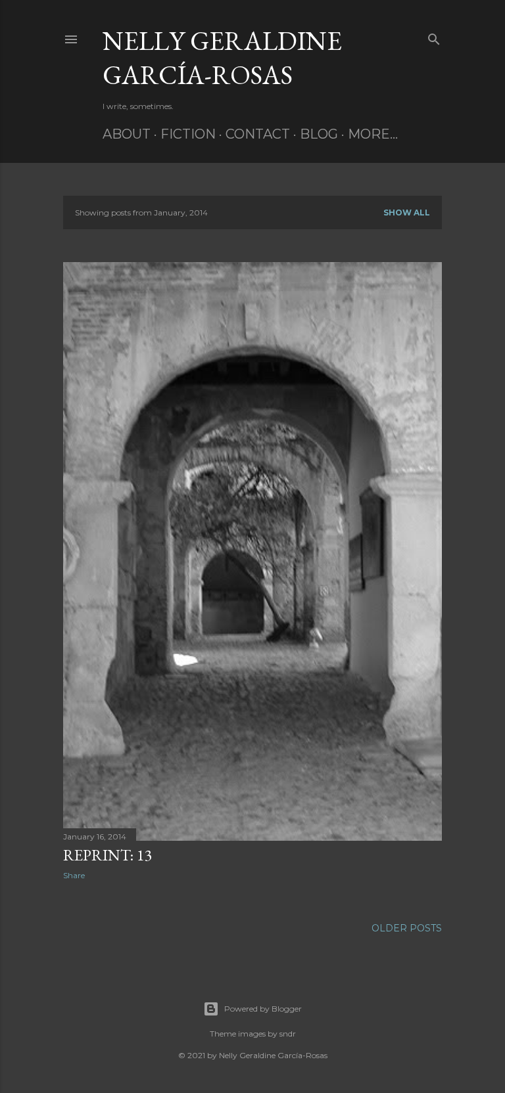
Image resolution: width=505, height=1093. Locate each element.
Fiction (188, 134)
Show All (406, 212)
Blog (319, 134)
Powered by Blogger (263, 1009)
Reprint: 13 (108, 855)
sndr (287, 1033)
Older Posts (407, 928)
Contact (258, 134)
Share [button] (74, 875)
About (127, 134)
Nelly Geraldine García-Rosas (222, 58)
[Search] (434, 36)
